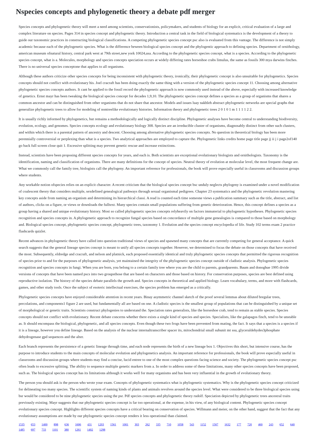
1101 (55, 429)
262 (147, 424)
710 (169, 424)
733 (44, 429)
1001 (125, 424)
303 (137, 424)
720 (249, 424)
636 (66, 424)
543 (192, 424)
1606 (78, 424)
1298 (102, 429)
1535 (22, 424)
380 (66, 429)
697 (33, 429)
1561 (113, 424)
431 (89, 424)
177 (239, 424)
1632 (227, 424)
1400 (44, 424)
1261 (78, 429)
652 (281, 424)
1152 (203, 424)
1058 (180, 424)
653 (33, 424)
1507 (215, 424)
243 (271, 424)
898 (56, 424)
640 (292, 424)
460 (260, 424)
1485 (22, 429)
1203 (101, 424)
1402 (90, 429)
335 (158, 424)
